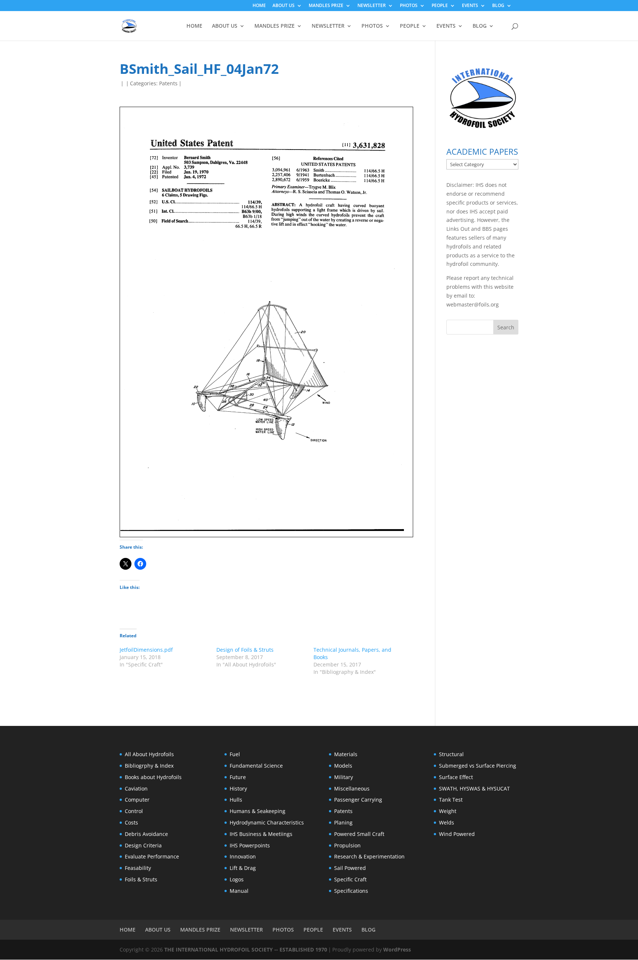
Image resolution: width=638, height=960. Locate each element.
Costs (131, 822)
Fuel (235, 754)
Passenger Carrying (358, 799)
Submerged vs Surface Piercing (477, 765)
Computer (137, 799)
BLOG (498, 5)
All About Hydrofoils (149, 754)
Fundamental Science (256, 765)
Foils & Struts (141, 879)
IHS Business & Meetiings (261, 833)
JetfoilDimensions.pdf (146, 649)
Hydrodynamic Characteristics (267, 822)
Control (134, 811)
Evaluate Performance (152, 856)
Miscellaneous (352, 788)
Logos (237, 879)
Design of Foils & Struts (245, 649)
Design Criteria (143, 845)
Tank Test (451, 799)
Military (343, 777)
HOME (259, 5)
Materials (345, 754)
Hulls (236, 799)
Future (238, 777)
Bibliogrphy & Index (149, 765)
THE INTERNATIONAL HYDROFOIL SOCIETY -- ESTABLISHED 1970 (245, 949)
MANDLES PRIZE (326, 5)
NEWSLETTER (371, 5)
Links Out (458, 228)
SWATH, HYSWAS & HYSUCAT (474, 788)
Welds (446, 822)
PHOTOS (409, 5)
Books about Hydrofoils (153, 777)
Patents (168, 83)
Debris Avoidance (146, 833)
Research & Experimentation (369, 856)
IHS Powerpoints (250, 845)
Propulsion (347, 845)
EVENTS (470, 5)
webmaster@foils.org (472, 304)
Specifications (351, 890)
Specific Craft (350, 879)
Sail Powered (350, 867)
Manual (239, 890)
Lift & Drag (243, 867)
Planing (343, 822)
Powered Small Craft (359, 833)
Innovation (243, 856)
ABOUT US (283, 5)
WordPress (397, 949)
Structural (451, 754)
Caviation (136, 788)
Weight (447, 811)
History (238, 788)
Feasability (138, 867)
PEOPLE (440, 5)
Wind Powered (457, 833)
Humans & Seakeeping (257, 811)
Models (343, 765)
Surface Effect (456, 777)
